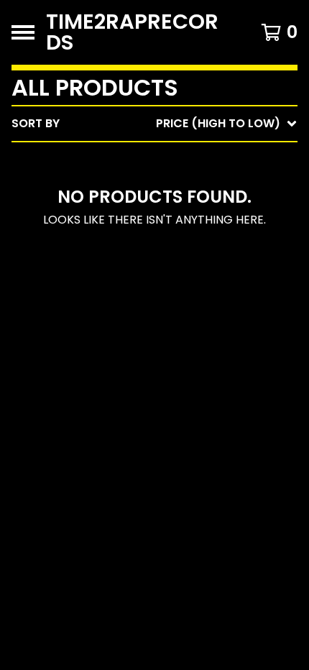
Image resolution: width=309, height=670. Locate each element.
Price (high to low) (197, 344)
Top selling (170, 206)
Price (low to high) (197, 321)
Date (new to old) (193, 275)
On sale (158, 183)
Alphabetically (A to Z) (209, 229)
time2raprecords (132, 32)
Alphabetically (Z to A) (209, 252)
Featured (163, 160)
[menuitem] (154, 123)
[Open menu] (22, 32)
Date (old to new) (193, 298)
